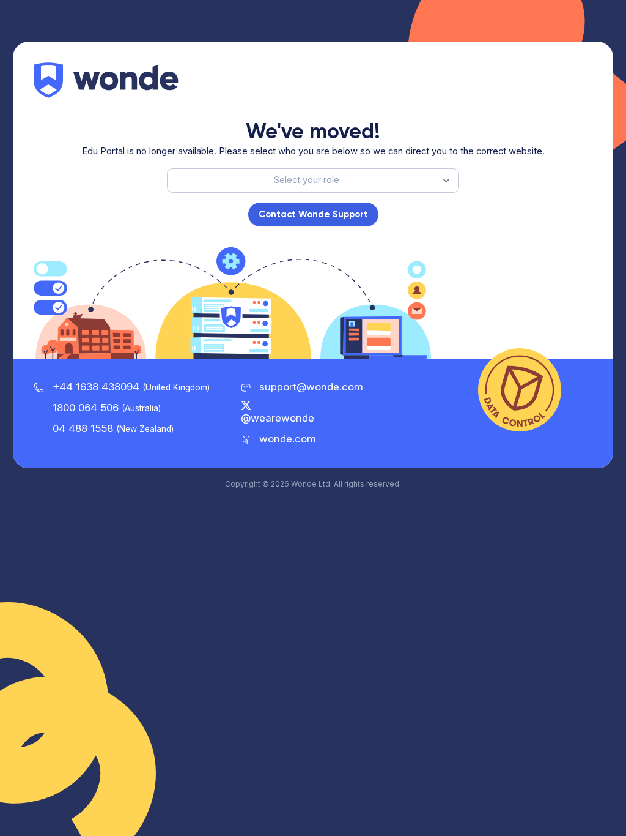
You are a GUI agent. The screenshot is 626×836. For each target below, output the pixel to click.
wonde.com (286, 439)
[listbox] (313, 180)
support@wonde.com (311, 387)
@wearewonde (277, 418)
